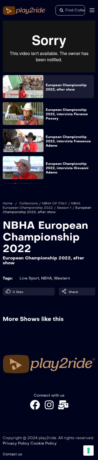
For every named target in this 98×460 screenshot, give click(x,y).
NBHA (46, 278)
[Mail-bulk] (63, 405)
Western (62, 278)
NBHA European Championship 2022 (45, 237)
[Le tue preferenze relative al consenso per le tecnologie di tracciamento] (88, 450)
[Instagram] (49, 405)
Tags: (8, 278)
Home (8, 203)
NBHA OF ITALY (54, 203)
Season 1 (64, 208)
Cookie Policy (43, 443)
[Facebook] (35, 405)
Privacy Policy (16, 443)
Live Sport (29, 278)
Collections (28, 203)
